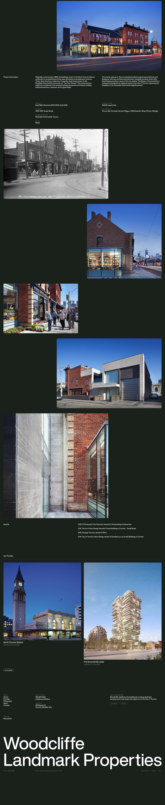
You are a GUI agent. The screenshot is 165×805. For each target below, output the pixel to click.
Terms (160, 770)
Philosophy (7, 701)
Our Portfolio (8, 670)
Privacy (153, 770)
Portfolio (6, 699)
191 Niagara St (40, 705)
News (5, 703)
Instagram (114, 703)
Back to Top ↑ (145, 770)
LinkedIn (123, 703)
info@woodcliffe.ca (42, 699)
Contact (6, 705)
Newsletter (7, 718)
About (5, 697)
